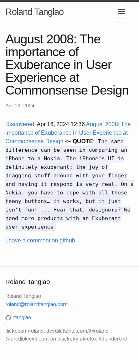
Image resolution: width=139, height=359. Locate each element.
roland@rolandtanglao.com (36, 304)
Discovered (19, 124)
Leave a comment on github (40, 240)
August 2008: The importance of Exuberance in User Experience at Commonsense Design (68, 132)
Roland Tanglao (34, 11)
